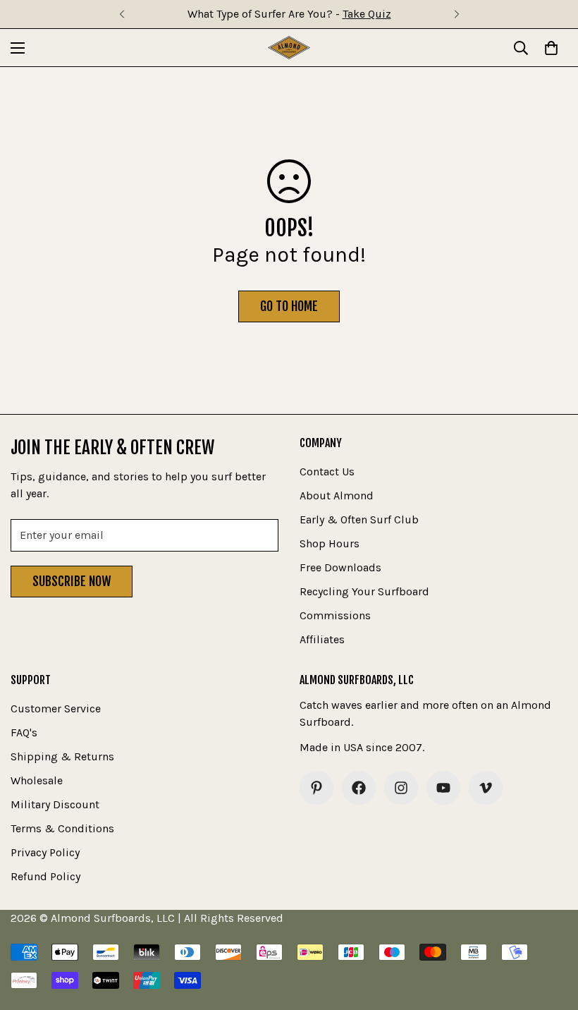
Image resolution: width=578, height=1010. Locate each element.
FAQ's (24, 732)
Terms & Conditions (62, 828)
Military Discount (55, 804)
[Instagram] (401, 788)
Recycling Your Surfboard (364, 591)
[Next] (456, 14)
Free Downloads (340, 567)
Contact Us (327, 471)
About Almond (337, 495)
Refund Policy (45, 876)
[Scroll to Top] (550, 933)
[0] (551, 48)
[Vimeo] (486, 788)
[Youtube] (443, 788)
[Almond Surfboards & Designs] (289, 47)
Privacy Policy (45, 852)
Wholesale (37, 780)
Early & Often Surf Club (359, 519)
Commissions (335, 615)
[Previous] (121, 14)
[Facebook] (359, 788)
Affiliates (322, 639)
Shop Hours (329, 543)
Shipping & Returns (62, 756)
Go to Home (289, 306)
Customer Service (56, 708)
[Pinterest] (316, 788)
